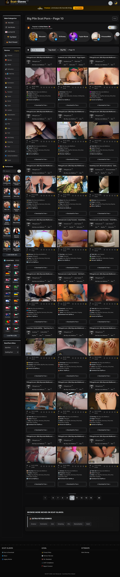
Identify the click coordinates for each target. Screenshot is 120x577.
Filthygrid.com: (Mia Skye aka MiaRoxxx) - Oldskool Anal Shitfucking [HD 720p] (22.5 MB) (41, 57)
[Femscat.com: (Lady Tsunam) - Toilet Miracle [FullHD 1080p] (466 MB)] (103, 238)
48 (99, 498)
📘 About (4, 556)
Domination (43, 524)
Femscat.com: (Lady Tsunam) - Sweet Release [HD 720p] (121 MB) (72, 220)
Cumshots (47, 335)
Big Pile (63, 50)
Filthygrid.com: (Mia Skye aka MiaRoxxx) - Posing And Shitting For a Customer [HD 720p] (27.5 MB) (41, 382)
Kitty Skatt (77, 61)
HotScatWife (43, 332)
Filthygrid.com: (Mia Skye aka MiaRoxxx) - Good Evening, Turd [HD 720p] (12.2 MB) (41, 220)
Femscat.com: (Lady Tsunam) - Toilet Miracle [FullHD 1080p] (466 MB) (104, 220)
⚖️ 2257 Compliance (48, 562)
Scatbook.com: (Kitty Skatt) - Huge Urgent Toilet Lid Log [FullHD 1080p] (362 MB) (72, 57)
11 (77, 498)
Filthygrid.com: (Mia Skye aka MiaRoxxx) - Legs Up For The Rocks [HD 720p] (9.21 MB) (41, 436)
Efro (69, 524)
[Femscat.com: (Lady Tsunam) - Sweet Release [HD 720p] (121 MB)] (72, 238)
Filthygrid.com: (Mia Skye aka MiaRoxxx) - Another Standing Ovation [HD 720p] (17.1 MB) (72, 111)
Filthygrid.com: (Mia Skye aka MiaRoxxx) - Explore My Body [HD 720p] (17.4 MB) (104, 328)
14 (91, 498)
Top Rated (11, 37)
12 (81, 498)
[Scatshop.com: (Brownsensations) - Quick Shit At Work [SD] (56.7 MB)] (103, 184)
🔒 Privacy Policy (46, 552)
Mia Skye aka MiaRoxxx (38, 64)
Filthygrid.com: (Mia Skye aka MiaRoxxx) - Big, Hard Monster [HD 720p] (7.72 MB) (41, 274)
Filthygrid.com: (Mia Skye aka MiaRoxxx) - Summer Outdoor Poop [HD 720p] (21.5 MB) (72, 165)
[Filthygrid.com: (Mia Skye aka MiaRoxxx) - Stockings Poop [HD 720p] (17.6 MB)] (40, 130)
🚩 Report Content (47, 566)
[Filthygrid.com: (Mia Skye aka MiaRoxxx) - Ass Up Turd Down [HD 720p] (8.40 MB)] (103, 76)
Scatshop (34, 332)
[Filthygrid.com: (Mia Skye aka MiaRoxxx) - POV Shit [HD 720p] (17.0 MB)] (72, 346)
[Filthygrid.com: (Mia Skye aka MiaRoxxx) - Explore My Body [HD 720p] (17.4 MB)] (103, 346)
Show (114, 18)
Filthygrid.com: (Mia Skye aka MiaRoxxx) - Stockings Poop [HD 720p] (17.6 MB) (41, 111)
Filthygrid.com (36, 61)
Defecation (72, 64)
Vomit (88, 524)
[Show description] (30, 87)
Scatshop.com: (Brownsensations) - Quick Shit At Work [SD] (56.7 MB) (104, 165)
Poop (109, 173)
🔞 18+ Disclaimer (47, 559)
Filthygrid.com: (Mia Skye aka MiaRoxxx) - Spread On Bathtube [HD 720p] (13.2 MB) (104, 436)
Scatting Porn (9, 352)
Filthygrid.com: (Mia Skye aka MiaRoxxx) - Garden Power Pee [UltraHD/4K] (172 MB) (72, 382)
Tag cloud (52, 50)
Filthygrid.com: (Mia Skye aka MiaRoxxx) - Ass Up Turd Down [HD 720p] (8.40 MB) (104, 57)
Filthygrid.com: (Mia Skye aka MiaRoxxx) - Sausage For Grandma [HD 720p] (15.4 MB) (41, 165)
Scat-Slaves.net (37, 50)
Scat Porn (8, 347)
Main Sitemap (85, 552)
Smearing (61, 524)
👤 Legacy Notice (7, 559)
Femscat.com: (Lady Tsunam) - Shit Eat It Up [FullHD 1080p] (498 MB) (72, 274)
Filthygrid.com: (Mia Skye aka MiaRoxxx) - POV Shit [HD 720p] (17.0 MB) (72, 328)
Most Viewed (11, 42)
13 (86, 498)
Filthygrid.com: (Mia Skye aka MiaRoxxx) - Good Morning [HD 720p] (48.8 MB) (104, 111)
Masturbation (78, 524)
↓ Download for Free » (40, 105)
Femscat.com (67, 223)
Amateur (81, 64)
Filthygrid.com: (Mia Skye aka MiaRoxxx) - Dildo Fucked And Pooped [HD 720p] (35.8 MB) (72, 436)
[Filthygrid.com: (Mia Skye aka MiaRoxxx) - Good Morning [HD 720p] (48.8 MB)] (103, 130)
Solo (65, 64)
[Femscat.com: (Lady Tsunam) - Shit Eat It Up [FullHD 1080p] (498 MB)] (72, 292)
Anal (49, 64)
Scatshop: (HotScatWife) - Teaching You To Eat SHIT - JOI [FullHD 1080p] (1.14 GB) (41, 328)
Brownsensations (110, 169)
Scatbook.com (67, 61)
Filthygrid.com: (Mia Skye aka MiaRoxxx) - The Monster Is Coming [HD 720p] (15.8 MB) (104, 382)
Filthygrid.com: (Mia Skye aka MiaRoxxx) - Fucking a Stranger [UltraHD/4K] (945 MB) (104, 274)
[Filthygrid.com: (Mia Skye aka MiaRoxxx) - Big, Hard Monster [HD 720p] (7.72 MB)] (40, 292)
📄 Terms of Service (47, 556)
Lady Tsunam (77, 223)
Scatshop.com (99, 169)
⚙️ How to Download (8, 552)
